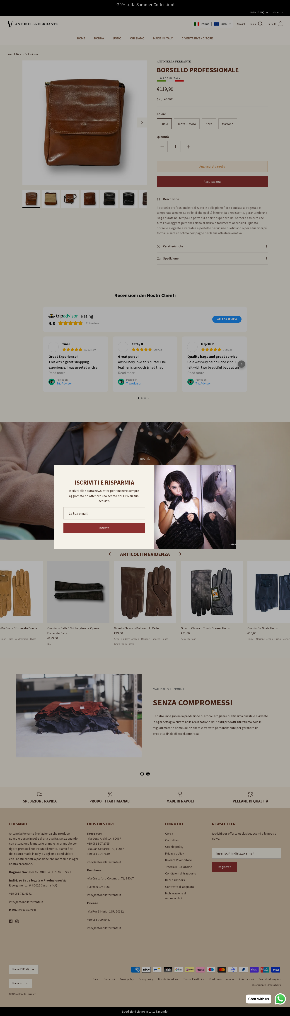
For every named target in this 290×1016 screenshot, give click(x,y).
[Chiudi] (230, 471)
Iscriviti (104, 528)
